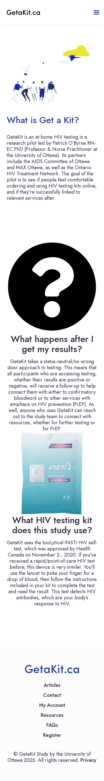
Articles (52, 686)
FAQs (52, 726)
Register (52, 736)
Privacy (88, 760)
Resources (52, 716)
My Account (52, 706)
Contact (52, 696)
